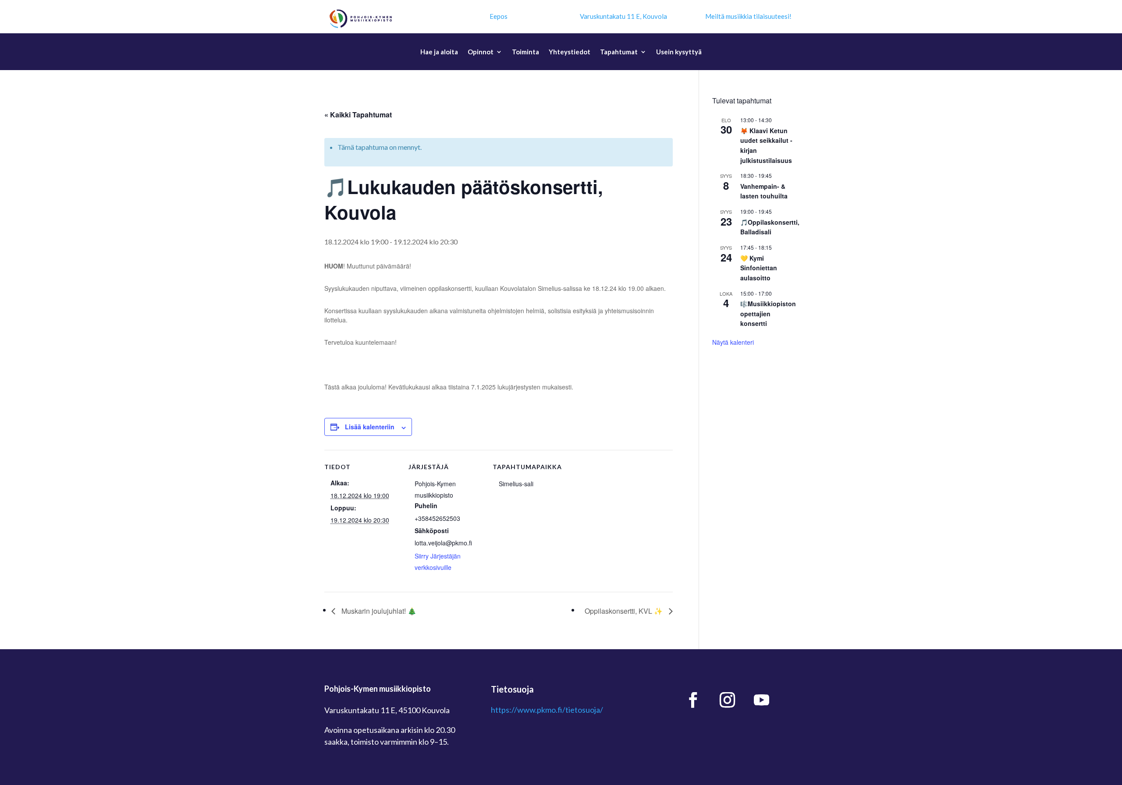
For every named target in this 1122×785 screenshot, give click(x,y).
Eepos (499, 16)
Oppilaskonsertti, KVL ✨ (624, 611)
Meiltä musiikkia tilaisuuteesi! (748, 16)
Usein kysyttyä (679, 52)
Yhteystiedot (569, 52)
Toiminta (525, 52)
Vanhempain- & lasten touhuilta (764, 191)
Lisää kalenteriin (369, 426)
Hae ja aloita (439, 52)
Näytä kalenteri (733, 342)
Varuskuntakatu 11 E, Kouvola (623, 16)
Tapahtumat (619, 52)
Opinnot (481, 52)
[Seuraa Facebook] (693, 700)
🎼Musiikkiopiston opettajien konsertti (768, 313)
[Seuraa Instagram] (727, 700)
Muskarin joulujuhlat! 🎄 (378, 611)
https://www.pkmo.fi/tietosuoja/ (547, 709)
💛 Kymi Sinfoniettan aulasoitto (758, 268)
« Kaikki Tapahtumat (358, 115)
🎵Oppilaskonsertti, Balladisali (769, 227)
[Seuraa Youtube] (761, 700)
